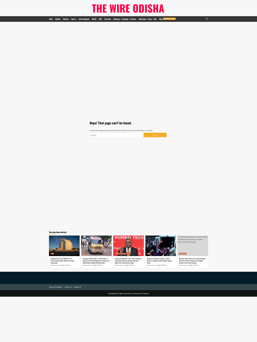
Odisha (57, 19)
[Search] (207, 19)
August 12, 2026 (128, 265)
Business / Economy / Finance (124, 19)
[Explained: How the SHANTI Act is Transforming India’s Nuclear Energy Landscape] (64, 246)
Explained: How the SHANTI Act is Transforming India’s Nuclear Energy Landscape (62, 260)
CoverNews (135, 293)
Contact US (68, 287)
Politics (66, 19)
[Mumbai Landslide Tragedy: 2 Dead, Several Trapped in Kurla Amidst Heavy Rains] (160, 246)
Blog (167, 19)
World (94, 19)
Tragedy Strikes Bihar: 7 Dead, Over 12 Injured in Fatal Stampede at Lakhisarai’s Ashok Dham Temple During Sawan (96, 260)
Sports (73, 19)
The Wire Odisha (128, 8)
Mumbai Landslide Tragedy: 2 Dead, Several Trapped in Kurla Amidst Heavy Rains (159, 260)
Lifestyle (107, 19)
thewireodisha (55, 265)
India (51, 19)
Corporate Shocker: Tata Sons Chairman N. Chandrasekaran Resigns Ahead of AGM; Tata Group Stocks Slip (128, 260)
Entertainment (84, 19)
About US (77, 287)
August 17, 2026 (64, 265)
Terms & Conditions (56, 287)
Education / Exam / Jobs (148, 19)
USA (100, 19)
